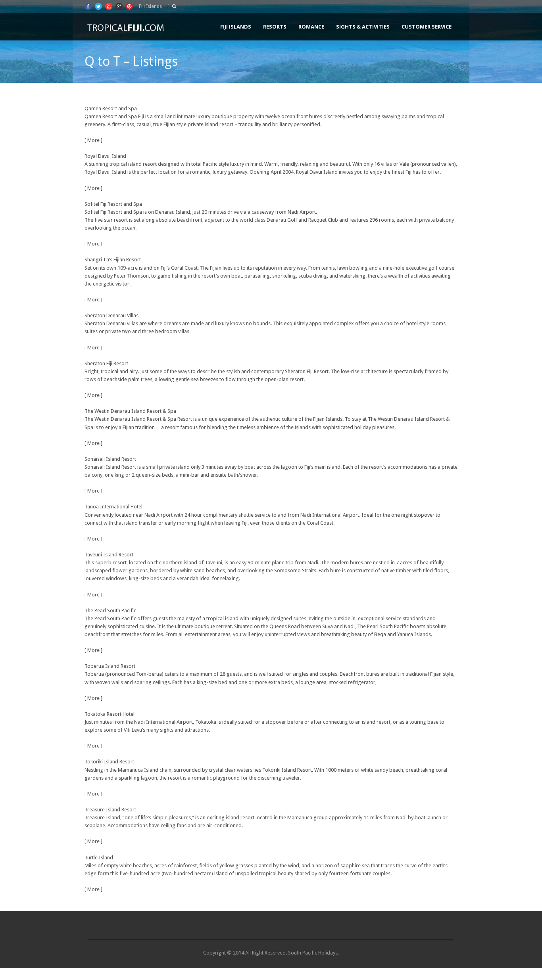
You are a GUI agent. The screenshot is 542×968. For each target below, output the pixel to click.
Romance (311, 26)
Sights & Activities (363, 26)
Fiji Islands (235, 26)
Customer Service (427, 26)
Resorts (274, 26)
